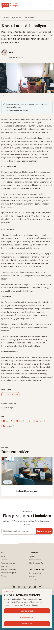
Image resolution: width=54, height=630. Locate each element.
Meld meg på (44, 531)
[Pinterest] (30, 587)
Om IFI (3, 557)
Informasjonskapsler (8, 573)
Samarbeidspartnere (9, 563)
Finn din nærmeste (36, 563)
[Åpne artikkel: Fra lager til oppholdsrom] (27, 471)
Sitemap (4, 576)
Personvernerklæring (8, 569)
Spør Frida (33, 557)
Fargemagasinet (35, 573)
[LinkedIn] (35, 587)
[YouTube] (40, 587)
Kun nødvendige (27, 611)
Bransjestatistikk (35, 560)
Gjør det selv (16, 18)
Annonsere (5, 566)
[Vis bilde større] (27, 78)
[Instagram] (19, 587)
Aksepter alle (27, 623)
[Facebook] (14, 587)
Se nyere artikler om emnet (17, 110)
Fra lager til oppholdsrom (27, 491)
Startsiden (5, 18)
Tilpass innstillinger (27, 617)
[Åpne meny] (50, 4)
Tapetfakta (33, 579)
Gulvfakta (32, 576)
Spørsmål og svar (30, 18)
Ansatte (4, 560)
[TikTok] (24, 587)
